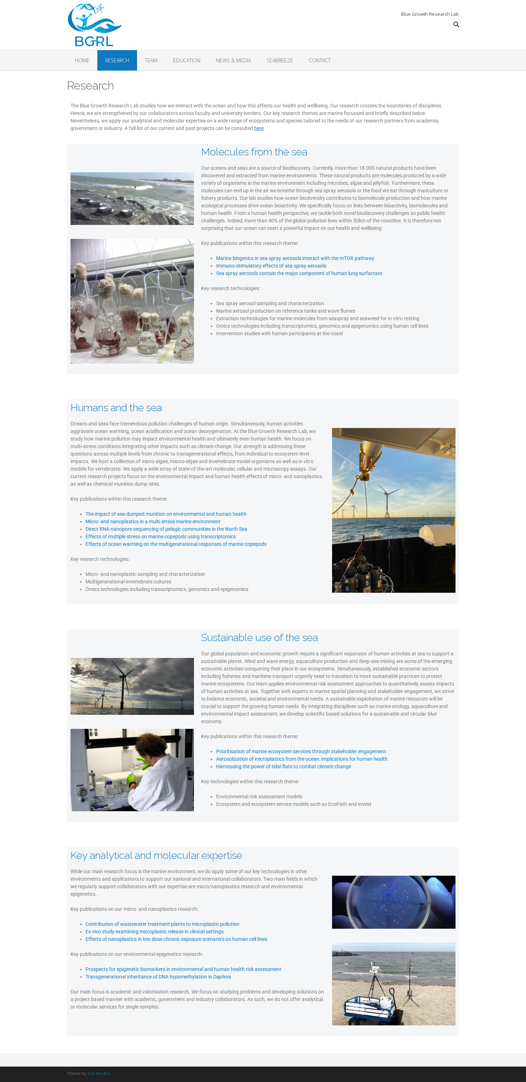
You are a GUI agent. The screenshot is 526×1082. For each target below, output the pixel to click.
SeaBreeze (280, 60)
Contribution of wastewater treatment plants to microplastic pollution (162, 924)
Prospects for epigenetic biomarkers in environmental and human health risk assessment (184, 969)
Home (82, 60)
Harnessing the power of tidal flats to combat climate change (283, 766)
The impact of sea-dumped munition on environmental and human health (166, 514)
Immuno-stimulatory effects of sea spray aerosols (271, 266)
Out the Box (99, 1073)
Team (151, 60)
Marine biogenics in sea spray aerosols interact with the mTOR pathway (295, 258)
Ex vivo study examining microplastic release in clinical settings (155, 931)
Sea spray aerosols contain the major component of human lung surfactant (299, 273)
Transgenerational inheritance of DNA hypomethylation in (158, 977)
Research (117, 60)
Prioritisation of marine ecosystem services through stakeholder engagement (301, 751)
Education (186, 60)
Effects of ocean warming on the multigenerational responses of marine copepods (176, 544)
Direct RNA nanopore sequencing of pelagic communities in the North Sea (166, 529)
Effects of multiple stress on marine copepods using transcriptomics (161, 536)
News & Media (233, 60)
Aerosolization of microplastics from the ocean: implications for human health (302, 759)
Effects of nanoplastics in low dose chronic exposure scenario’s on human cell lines (176, 939)
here (259, 128)
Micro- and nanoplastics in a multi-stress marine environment (153, 521)
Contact (320, 60)
